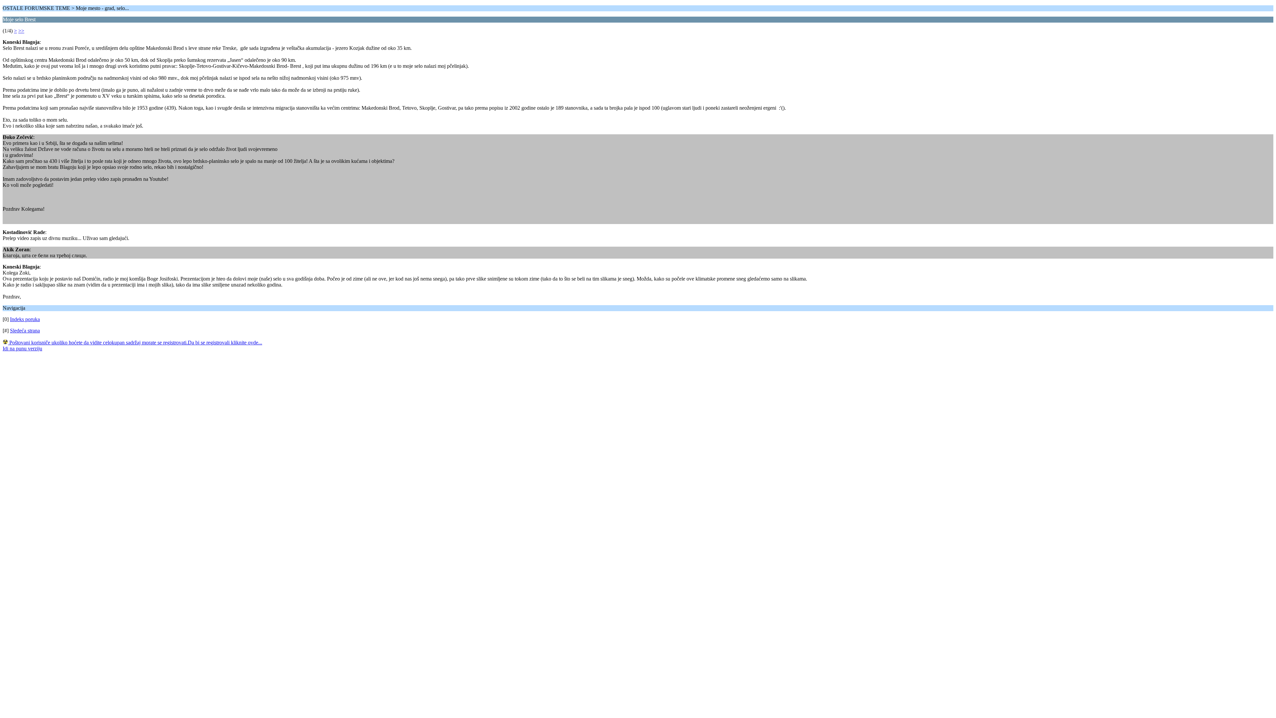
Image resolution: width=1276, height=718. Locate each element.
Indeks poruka (25, 319)
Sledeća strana (25, 330)
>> (21, 31)
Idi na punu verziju (22, 348)
